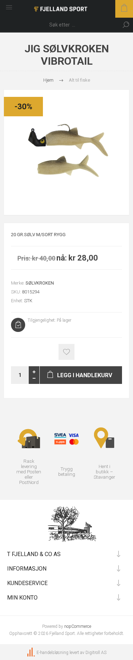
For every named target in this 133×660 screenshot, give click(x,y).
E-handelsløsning (52, 652)
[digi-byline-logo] (32, 652)
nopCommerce (77, 626)
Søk (126, 25)
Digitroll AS (95, 652)
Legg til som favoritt (66, 352)
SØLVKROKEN (40, 283)
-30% (23, 106)
